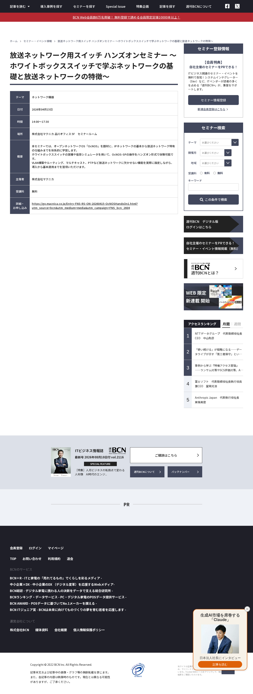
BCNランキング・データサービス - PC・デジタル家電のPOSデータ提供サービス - (68, 597)
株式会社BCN (19, 629)
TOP (13, 558)
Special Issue (116, 6)
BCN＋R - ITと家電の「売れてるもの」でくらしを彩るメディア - (56, 578)
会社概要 (60, 629)
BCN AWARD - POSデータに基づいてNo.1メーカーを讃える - (53, 603)
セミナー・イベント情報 (38, 41)
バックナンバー (181, 472)
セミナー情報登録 (213, 100)
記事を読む (18, 6)
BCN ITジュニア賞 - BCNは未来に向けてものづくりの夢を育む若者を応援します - (68, 609)
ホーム (14, 41)
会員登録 (16, 548)
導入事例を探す (51, 6)
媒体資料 (41, 629)
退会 (70, 558)
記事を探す (167, 6)
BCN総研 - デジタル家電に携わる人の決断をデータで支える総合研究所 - (61, 590)
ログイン (35, 548)
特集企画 (142, 6)
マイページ (56, 548)
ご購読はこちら (166, 455)
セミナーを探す (84, 6)
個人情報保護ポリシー (89, 629)
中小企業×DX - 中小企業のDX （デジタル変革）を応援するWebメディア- (62, 584)
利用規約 (54, 558)
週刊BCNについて (199, 6)
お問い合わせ (32, 558)
